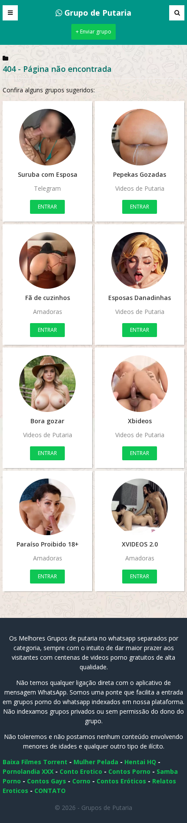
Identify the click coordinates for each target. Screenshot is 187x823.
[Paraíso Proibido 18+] (47, 507)
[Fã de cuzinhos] (47, 260)
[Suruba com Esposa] (47, 137)
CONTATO (50, 790)
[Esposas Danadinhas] (139, 260)
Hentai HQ (140, 762)
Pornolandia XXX (28, 771)
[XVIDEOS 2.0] (139, 507)
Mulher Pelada (95, 762)
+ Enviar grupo (93, 31)
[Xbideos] (139, 383)
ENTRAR (47, 206)
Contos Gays (46, 781)
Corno (81, 781)
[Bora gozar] (47, 383)
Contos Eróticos (121, 781)
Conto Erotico (81, 771)
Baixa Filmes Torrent (35, 762)
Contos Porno (129, 771)
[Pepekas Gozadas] (139, 137)
